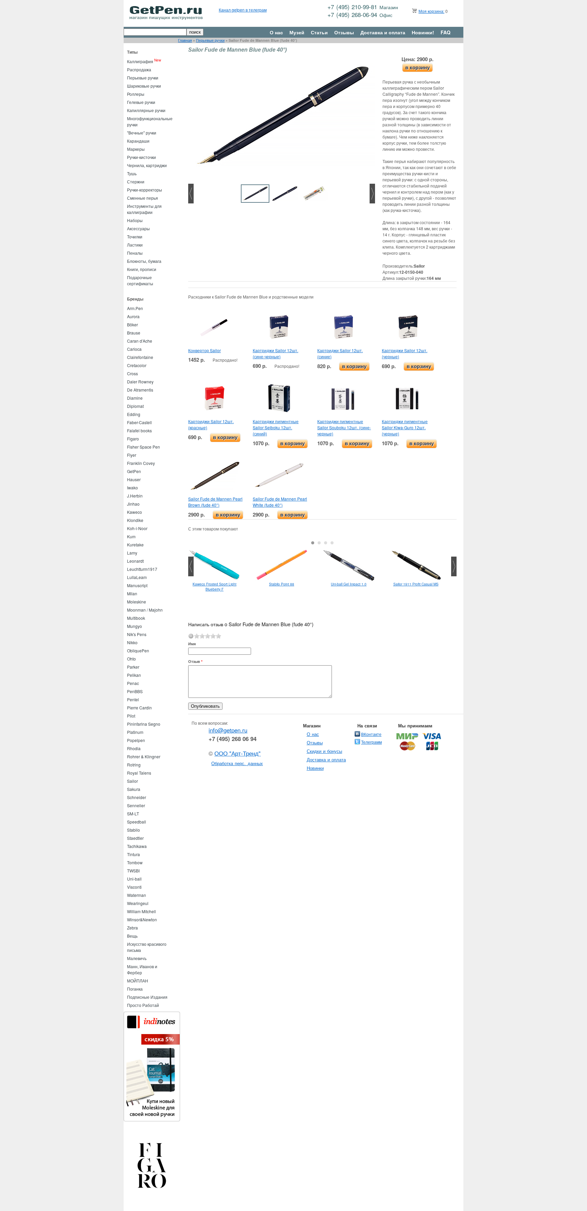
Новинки (315, 768)
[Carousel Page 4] (332, 542)
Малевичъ (137, 958)
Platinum (135, 732)
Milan (132, 593)
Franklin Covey (141, 463)
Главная (185, 40)
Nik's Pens (136, 634)
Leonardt (135, 561)
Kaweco (134, 512)
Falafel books (139, 430)
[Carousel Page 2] (319, 542)
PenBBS (135, 691)
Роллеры (135, 94)
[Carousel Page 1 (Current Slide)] (312, 542)
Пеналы (135, 253)
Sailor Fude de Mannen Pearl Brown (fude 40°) (215, 502)
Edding (133, 414)
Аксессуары (138, 228)
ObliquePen (138, 650)
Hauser (134, 479)
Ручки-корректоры (144, 190)
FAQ (445, 32)
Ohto (131, 659)
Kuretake (135, 544)
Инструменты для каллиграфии (144, 209)
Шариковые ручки (144, 86)
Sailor (132, 781)
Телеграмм (371, 742)
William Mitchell (141, 911)
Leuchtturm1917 (142, 569)
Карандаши (138, 141)
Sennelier (136, 805)
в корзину (417, 67)
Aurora (133, 316)
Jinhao (133, 504)
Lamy (132, 553)
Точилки (134, 236)
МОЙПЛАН (137, 980)
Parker (133, 667)
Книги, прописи (141, 269)
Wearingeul (137, 903)
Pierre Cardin (139, 707)
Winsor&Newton (142, 919)
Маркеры (136, 149)
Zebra (132, 927)
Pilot (131, 716)
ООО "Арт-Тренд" (237, 753)
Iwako (132, 487)
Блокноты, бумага (144, 261)
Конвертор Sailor (204, 350)
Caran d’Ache (139, 341)
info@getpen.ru (228, 730)
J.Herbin (135, 496)
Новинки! (423, 32)
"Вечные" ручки (141, 132)
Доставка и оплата (382, 32)
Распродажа (139, 69)
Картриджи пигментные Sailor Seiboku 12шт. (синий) (276, 427)
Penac (133, 683)
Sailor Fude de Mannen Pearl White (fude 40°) (280, 502)
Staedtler (135, 838)
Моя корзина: (431, 11)
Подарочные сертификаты (140, 280)
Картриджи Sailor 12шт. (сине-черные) (275, 353)
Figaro (133, 438)
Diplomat (135, 406)
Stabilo (133, 830)
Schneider (136, 797)
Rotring (134, 764)
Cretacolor (136, 365)
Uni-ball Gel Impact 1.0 (349, 584)
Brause (133, 333)
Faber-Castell (139, 422)
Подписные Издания (147, 997)
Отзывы (344, 32)
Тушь (132, 173)
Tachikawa (137, 846)
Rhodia (134, 748)
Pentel (133, 699)
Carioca (134, 349)
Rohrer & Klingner (143, 756)
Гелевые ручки (141, 102)
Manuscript (137, 585)
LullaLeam (137, 577)
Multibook (136, 618)
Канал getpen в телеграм (243, 10)
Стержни (135, 181)
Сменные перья (142, 198)
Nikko (132, 642)
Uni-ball (134, 879)
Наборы (135, 220)
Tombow (135, 862)
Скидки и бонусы (324, 751)
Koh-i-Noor (137, 528)
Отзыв (195, 661)
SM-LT (133, 813)
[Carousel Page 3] (325, 542)
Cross (132, 373)
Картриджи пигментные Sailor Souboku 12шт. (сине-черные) (344, 427)
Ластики (135, 245)
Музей (296, 32)
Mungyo (134, 626)
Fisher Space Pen (143, 447)
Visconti (134, 887)
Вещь (132, 936)
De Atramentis (140, 390)
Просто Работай (143, 1005)
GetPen (134, 471)
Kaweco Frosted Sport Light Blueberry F (214, 587)
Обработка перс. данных (237, 763)
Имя (192, 643)
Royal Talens (139, 773)
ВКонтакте (371, 734)
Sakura (133, 789)
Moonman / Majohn (145, 610)
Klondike (135, 520)
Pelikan (134, 675)
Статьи (319, 32)
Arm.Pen (135, 308)
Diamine (135, 398)
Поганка (135, 989)
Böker (132, 324)
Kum (131, 536)
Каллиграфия (140, 61)
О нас (276, 32)
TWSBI (133, 870)
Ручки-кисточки (141, 157)
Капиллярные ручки (146, 110)
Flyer (131, 455)
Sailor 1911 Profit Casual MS (416, 584)
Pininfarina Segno (143, 724)
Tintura (133, 854)
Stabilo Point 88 (281, 584)
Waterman (136, 895)
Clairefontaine (140, 357)
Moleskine (136, 601)
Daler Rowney (140, 381)
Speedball (136, 822)
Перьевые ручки (210, 40)
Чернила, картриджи (147, 165)
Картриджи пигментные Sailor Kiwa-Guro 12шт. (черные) (405, 427)
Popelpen (136, 740)
